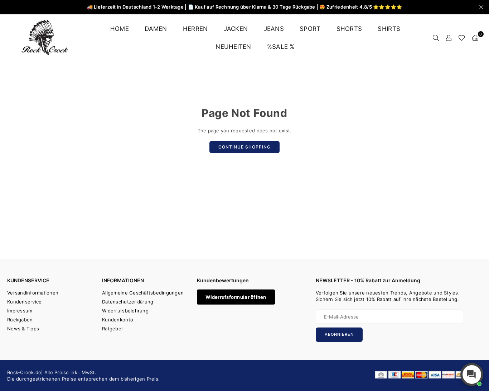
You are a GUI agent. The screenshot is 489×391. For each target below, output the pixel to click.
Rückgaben (20, 319)
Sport (310, 28)
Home (119, 28)
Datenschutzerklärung (127, 302)
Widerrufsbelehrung (125, 311)
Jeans (274, 28)
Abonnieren (339, 334)
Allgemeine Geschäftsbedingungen (143, 293)
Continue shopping (244, 147)
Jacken (236, 28)
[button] (475, 37)
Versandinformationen (32, 293)
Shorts (349, 28)
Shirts (389, 28)
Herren (195, 28)
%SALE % (281, 46)
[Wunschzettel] (461, 37)
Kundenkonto (117, 319)
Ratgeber (112, 328)
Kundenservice (24, 302)
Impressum (19, 311)
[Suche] (435, 37)
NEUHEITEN (233, 46)
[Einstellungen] (448, 37)
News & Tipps (23, 328)
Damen (156, 28)
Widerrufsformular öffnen (235, 297)
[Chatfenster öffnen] (471, 374)
